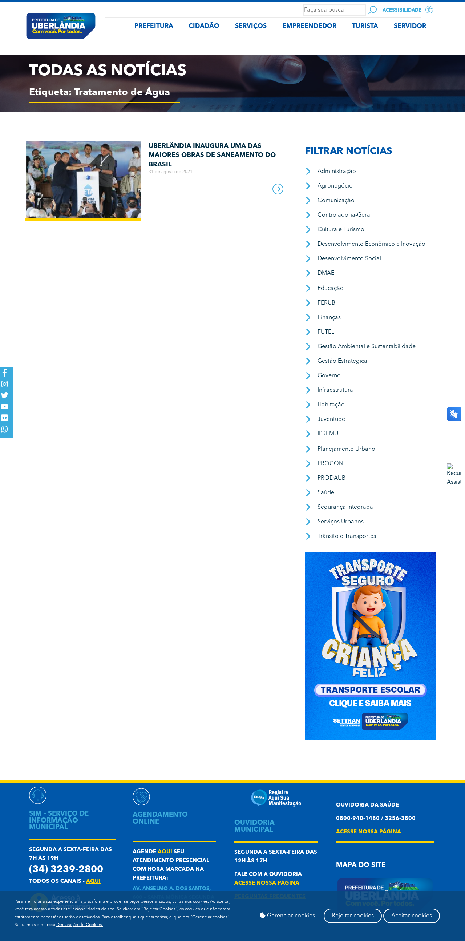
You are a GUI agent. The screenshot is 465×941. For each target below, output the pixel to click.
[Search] (373, 10)
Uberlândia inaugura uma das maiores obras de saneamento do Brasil (212, 155)
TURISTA (365, 26)
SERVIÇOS (251, 26)
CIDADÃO (204, 26)
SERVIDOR (410, 26)
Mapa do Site (360, 865)
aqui (93, 881)
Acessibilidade (402, 10)
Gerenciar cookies (290, 916)
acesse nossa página (266, 883)
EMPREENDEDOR (309, 26)
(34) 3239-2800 (66, 870)
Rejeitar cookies (353, 916)
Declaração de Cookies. (79, 925)
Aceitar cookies (411, 916)
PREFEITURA (153, 26)
